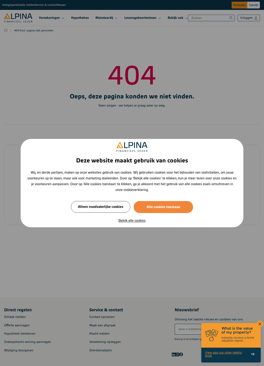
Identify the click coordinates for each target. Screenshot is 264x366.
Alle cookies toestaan (163, 207)
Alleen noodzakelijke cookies (100, 206)
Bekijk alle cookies (132, 220)
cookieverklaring (136, 190)
